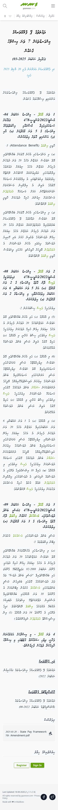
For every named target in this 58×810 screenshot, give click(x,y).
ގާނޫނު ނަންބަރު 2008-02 (40, 569)
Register (22, 765)
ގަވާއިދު (51, 16)
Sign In (37, 765)
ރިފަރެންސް (40, 16)
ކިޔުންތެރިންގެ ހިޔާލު (24, 16)
